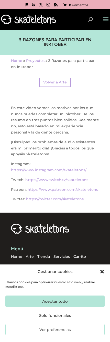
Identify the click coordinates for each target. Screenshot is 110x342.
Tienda (43, 256)
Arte (30, 256)
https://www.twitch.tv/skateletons (56, 179)
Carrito (79, 256)
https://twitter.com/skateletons (55, 199)
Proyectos (35, 60)
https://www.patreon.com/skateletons (63, 189)
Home (16, 60)
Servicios (61, 256)
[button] (102, 271)
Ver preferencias (55, 329)
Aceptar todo (55, 301)
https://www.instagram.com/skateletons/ (48, 170)
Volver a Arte (55, 82)
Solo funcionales (55, 315)
